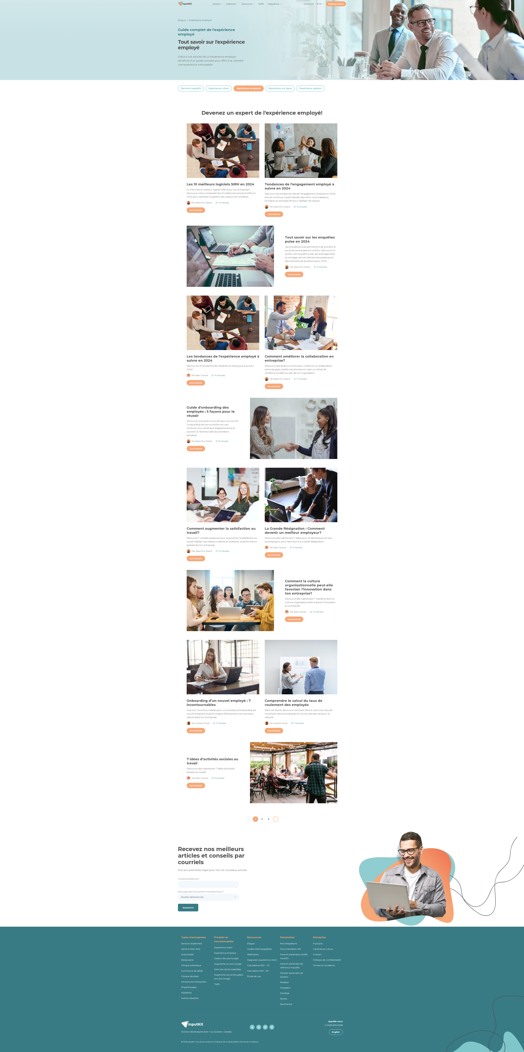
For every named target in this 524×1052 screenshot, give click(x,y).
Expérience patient (310, 88)
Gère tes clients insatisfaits (227, 969)
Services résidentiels (191, 943)
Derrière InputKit (191, 88)
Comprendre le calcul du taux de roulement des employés (293, 703)
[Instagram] (265, 1027)
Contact (317, 954)
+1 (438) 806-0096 (333, 1025)
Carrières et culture (323, 949)
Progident (285, 987)
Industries (231, 3)
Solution (216, 3)
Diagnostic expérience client (262, 960)
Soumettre (188, 907)
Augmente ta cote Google (228, 964)
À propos (318, 943)
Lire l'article (196, 210)
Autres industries (189, 998)
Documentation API (290, 949)
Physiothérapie (189, 987)
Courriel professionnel (189, 879)
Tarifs (261, 3)
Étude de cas (254, 976)
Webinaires (253, 954)
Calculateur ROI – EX (258, 971)
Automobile (187, 954)
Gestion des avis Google (226, 958)
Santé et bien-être (190, 949)
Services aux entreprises (193, 981)
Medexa (284, 982)
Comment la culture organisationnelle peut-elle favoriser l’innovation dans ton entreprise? (309, 587)
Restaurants (187, 960)
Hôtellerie (186, 992)
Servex (283, 998)
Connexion (309, 3)
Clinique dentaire (190, 976)
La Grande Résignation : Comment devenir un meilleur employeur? (295, 531)
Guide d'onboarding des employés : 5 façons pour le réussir (211, 411)
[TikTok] (271, 1027)
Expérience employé (249, 88)
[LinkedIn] (258, 1027)
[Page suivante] (275, 819)
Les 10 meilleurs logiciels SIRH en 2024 (220, 184)
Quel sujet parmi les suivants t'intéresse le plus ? (201, 892)
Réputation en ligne (280, 88)
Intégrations (273, 3)
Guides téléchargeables (259, 949)
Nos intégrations (288, 943)
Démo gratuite (336, 3)
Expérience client (219, 88)
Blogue (182, 20)
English (336, 1032)
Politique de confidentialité (327, 960)
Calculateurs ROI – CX (258, 965)
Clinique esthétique (191, 965)
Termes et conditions (324, 965)
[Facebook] (252, 1027)
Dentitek (284, 993)
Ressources (247, 3)
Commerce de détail (192, 971)
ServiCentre (286, 1004)
